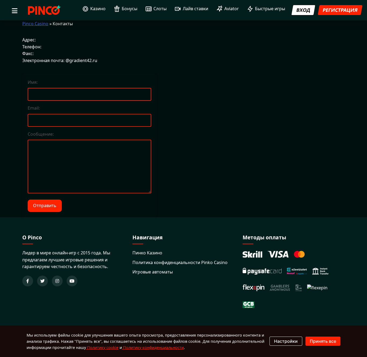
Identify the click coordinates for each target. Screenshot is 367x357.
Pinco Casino (35, 24)
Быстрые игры (270, 9)
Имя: (33, 82)
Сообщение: (41, 134)
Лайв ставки (195, 9)
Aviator (231, 9)
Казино (98, 9)
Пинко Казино (147, 253)
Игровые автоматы (152, 272)
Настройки (286, 341)
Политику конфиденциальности (153, 347)
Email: (34, 108)
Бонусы (129, 9)
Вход (303, 10)
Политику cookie (102, 347)
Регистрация (340, 10)
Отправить (44, 205)
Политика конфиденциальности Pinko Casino (180, 262)
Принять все (323, 341)
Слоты (160, 9)
